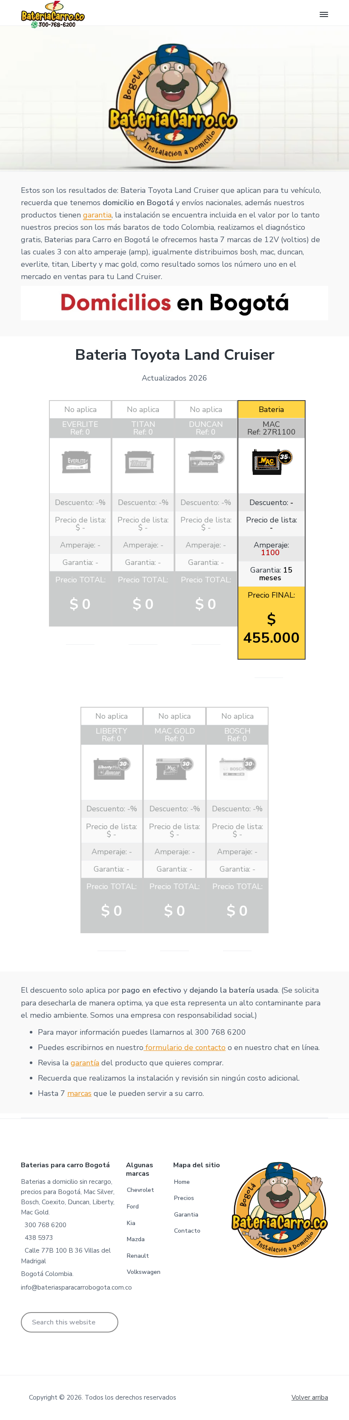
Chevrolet (140, 1190)
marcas (79, 1093)
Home (182, 1182)
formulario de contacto (184, 1047)
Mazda (136, 1239)
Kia (131, 1223)
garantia (97, 215)
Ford (133, 1207)
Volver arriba (310, 1397)
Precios (184, 1198)
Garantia (186, 1215)
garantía (85, 1063)
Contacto (187, 1231)
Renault (138, 1256)
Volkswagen (143, 1272)
